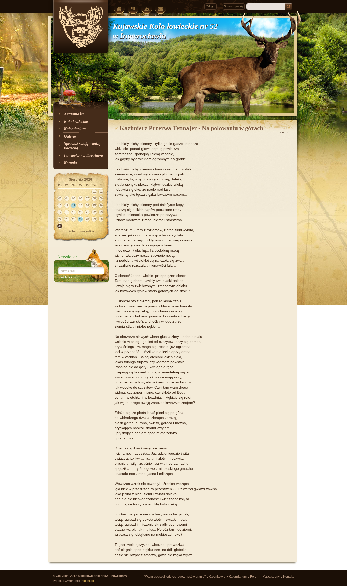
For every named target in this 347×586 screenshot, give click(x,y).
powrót (283, 132)
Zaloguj (210, 6)
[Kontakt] (160, 9)
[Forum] (146, 9)
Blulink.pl (87, 581)
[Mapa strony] (133, 9)
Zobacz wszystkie (81, 231)
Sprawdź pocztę (233, 6)
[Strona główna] (119, 9)
